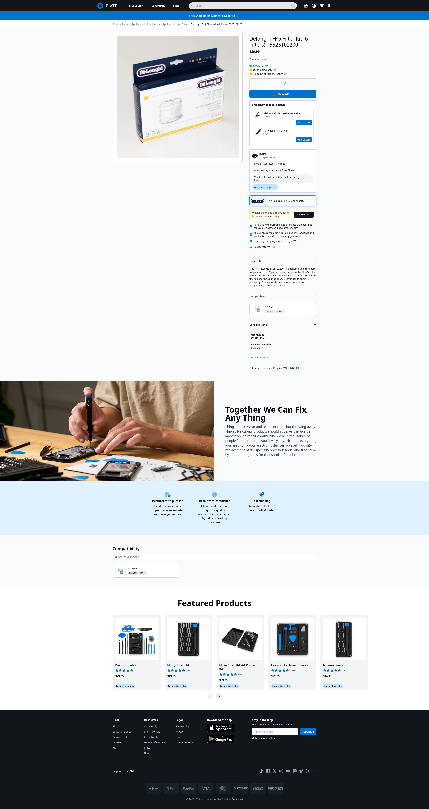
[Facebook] (268, 771)
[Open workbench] (305, 5)
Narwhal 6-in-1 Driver (275, 130)
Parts (125, 24)
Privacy (179, 731)
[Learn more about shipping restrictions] (274, 70)
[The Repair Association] (314, 771)
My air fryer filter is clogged (269, 163)
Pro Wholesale (152, 731)
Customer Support (123, 731)
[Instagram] (281, 771)
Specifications (258, 325)
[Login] (329, 5)
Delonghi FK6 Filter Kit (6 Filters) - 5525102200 (216, 24)
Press (147, 747)
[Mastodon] (295, 771)
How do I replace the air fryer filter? (274, 170)
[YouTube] (288, 771)
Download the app (219, 720)
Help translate (121, 771)
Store (115, 24)
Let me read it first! (265, 738)
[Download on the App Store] (220, 728)
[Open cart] (321, 5)
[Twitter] (275, 771)
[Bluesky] (301, 771)
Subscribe (308, 731)
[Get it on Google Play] (220, 739)
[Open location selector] (313, 5)
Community (150, 726)
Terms (179, 737)
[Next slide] (219, 696)
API (114, 747)
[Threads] (308, 771)
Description (256, 261)
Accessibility (182, 726)
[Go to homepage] (108, 6)
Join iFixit (303, 214)
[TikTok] (261, 771)
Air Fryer (182, 24)
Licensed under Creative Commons (223, 799)
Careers (117, 742)
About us (118, 726)
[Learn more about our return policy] (273, 247)
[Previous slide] (210, 696)
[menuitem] (135, 5)
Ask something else (265, 187)
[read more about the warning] (297, 368)
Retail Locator (151, 737)
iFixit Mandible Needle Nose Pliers (282, 113)
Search (307, 82)
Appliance (137, 24)
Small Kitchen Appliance (160, 24)
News (147, 753)
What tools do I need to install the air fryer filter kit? (281, 178)
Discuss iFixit (120, 737)
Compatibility (257, 296)
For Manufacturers (154, 742)
